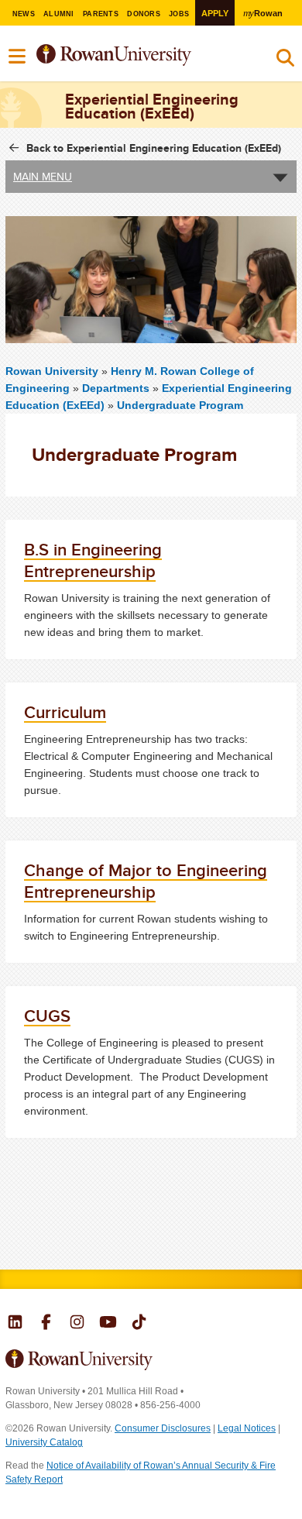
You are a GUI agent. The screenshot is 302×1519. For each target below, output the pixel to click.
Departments (115, 388)
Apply (214, 13)
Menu (17, 56)
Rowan (263, 13)
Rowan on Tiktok (139, 1323)
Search (285, 61)
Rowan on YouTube (108, 1323)
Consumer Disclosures (163, 1428)
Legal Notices (247, 1428)
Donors (143, 14)
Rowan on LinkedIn (15, 1323)
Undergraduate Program (180, 405)
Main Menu (42, 176)
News (23, 14)
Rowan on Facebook (46, 1323)
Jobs (179, 14)
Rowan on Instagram (77, 1323)
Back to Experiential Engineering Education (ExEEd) (153, 148)
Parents (100, 14)
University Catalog (44, 1442)
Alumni (58, 14)
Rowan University (138, 55)
